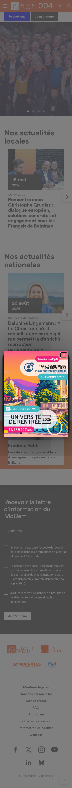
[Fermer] (64, 355)
